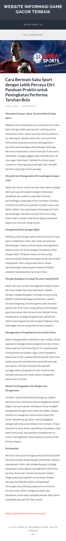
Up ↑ (34, 534)
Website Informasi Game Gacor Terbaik (33, 9)
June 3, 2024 (12, 106)
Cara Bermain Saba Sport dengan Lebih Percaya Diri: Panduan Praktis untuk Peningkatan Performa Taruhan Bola (30, 89)
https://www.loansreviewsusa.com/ (25, 513)
